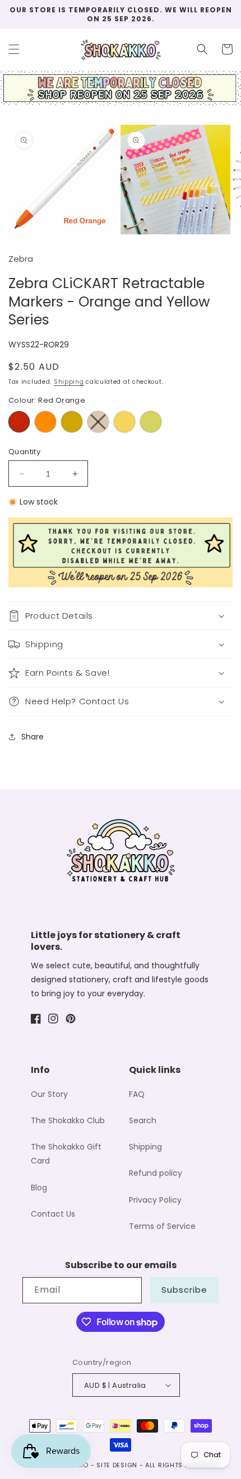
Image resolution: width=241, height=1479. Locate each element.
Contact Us (53, 1213)
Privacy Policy (155, 1199)
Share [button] (32, 736)
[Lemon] (150, 421)
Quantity (24, 451)
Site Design (116, 1465)
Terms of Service (162, 1226)
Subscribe (184, 1290)
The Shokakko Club (68, 1120)
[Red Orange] (19, 421)
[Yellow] (124, 421)
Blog (39, 1187)
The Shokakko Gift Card (66, 1153)
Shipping (69, 382)
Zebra (20, 259)
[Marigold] (71, 421)
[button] (14, 49)
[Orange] (45, 421)
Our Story (49, 1094)
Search (142, 1120)
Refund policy (155, 1173)
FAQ (137, 1094)
